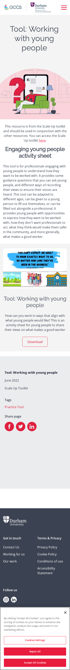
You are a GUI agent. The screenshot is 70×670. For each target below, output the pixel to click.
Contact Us (11, 547)
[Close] (65, 612)
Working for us (14, 554)
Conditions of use (50, 561)
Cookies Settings (35, 640)
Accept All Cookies (35, 662)
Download (35, 341)
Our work (10, 561)
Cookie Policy (47, 554)
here (42, 140)
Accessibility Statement (46, 570)
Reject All (35, 651)
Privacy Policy (47, 547)
